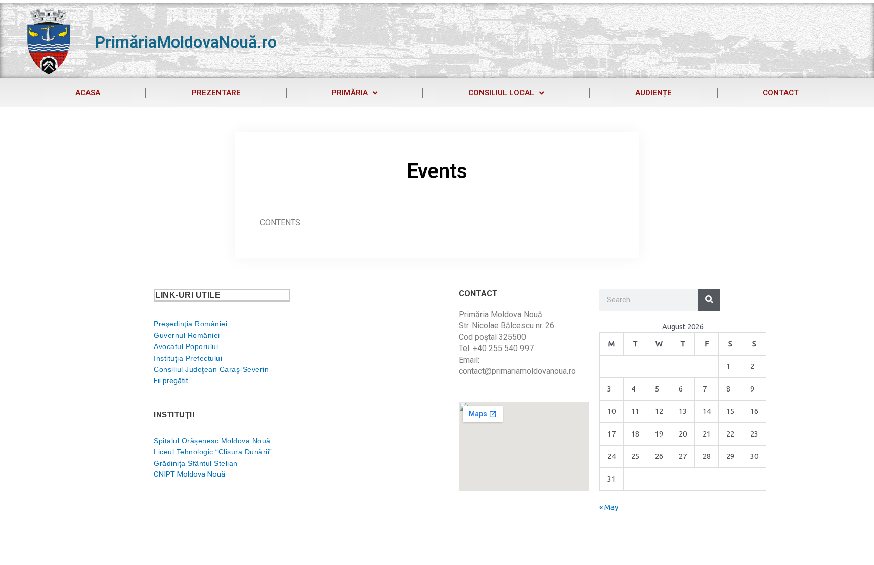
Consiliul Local (501, 92)
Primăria (350, 92)
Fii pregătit (171, 380)
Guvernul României (187, 335)
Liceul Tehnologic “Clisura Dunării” (213, 452)
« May (608, 507)
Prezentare (216, 92)
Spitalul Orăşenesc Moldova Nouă (212, 441)
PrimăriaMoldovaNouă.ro (186, 42)
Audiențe (653, 92)
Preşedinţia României (190, 324)
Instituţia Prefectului (188, 358)
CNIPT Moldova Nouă (189, 474)
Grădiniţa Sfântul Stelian (196, 463)
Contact (781, 92)
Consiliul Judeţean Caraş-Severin (211, 369)
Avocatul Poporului (186, 346)
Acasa (87, 92)
